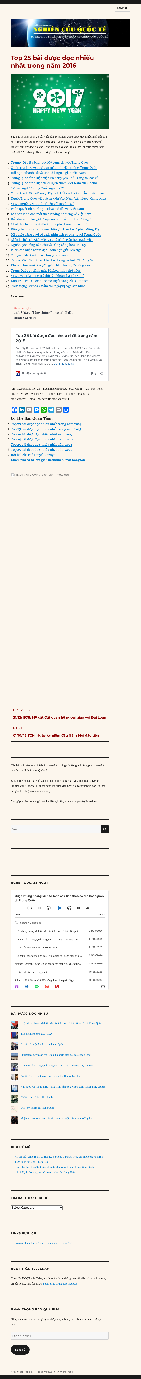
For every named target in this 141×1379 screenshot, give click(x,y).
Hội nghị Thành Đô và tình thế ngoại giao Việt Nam (48, 173)
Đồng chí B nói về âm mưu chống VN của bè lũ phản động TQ (55, 229)
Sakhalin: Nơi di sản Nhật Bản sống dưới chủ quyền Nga (44, 980)
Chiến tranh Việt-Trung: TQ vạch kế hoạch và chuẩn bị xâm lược (57, 193)
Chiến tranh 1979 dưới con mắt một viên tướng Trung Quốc (54, 167)
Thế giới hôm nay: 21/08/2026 (37, 1033)
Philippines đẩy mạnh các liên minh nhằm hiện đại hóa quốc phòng (56, 1055)
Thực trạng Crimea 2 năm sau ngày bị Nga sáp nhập (48, 286)
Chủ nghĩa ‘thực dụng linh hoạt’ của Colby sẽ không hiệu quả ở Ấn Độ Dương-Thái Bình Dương (65, 955)
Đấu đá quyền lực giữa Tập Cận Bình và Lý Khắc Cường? (51, 219)
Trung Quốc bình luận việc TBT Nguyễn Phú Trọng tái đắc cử (54, 178)
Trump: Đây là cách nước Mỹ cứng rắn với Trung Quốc (49, 162)
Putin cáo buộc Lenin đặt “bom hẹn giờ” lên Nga (46, 250)
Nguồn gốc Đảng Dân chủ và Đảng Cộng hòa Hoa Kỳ (48, 245)
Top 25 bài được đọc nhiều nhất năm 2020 (42, 439)
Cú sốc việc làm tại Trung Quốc (31, 972)
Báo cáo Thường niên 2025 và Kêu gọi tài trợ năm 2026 (44, 1243)
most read (63, 474)
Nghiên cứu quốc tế (22, 1371)
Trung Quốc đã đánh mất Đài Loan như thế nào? (46, 270)
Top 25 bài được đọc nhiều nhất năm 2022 (42, 450)
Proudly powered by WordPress (55, 1371)
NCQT (19, 474)
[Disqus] (70, 543)
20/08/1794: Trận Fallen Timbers (38, 1097)
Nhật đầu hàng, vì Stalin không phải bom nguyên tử (48, 224)
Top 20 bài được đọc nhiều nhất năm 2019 (41, 434)
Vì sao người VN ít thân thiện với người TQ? (42, 203)
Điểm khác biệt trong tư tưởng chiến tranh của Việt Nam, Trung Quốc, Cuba (54, 1167)
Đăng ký (20, 1349)
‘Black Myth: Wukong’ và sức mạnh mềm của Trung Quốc (45, 1172)
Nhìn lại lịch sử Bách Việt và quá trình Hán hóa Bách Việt (52, 239)
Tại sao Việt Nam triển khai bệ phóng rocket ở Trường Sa (52, 260)
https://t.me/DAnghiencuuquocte (60, 1283)
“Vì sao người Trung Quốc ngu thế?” (37, 188)
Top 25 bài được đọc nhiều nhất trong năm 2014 (46, 424)
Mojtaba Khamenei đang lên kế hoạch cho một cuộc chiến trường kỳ (50, 964)
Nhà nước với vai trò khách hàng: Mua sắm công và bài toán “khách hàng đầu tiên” (64, 1086)
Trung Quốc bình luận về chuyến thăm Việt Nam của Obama (54, 183)
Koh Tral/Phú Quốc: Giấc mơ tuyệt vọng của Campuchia (51, 281)
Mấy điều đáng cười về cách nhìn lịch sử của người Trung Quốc (56, 234)
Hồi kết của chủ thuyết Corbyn (33, 455)
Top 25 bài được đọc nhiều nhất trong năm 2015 (46, 429)
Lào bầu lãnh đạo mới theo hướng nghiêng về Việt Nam (51, 214)
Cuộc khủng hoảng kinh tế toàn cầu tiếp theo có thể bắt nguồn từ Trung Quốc (55, 931)
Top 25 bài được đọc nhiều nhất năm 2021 (41, 444)
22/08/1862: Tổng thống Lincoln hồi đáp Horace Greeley (50, 1076)
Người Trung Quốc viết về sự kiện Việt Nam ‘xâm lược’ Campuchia (58, 198)
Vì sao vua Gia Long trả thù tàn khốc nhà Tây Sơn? (47, 275)
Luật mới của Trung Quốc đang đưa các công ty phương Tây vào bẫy (51, 939)
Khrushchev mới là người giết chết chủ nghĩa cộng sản (50, 265)
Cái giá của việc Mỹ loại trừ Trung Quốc (36, 947)
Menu (122, 8)
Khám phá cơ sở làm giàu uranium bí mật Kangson (48, 460)
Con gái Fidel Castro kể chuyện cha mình (40, 255)
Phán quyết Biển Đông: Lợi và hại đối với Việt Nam (47, 209)
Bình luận (47, 474)
